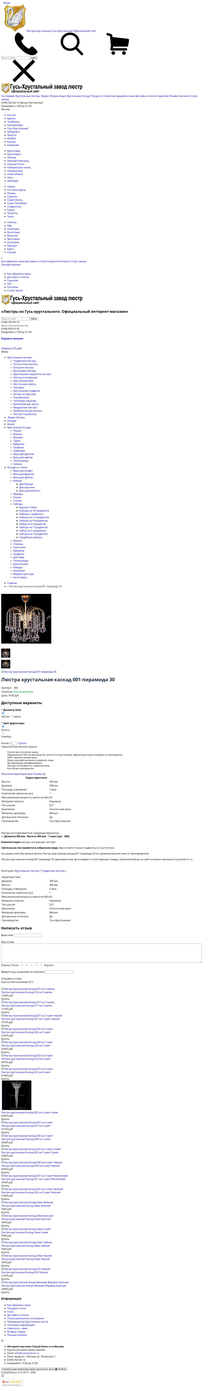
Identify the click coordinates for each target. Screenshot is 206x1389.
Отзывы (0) (39, 774)
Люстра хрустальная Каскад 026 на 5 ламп (25, 1032)
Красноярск (14, 154)
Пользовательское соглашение (25, 1318)
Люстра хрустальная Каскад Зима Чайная (25, 1245)
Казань (11, 141)
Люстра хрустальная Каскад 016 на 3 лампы (26, 992)
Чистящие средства (24, 400)
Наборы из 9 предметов (33, 520)
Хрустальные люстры (28, 96)
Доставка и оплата (146, 96)
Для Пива (18, 557)
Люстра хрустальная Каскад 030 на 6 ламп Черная (30, 1165)
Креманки (19, 570)
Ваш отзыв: (7, 942)
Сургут (11, 209)
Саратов (12, 196)
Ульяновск (13, 229)
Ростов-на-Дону (16, 190)
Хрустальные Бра (23, 380)
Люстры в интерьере (25, 377)
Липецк (11, 157)
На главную (8, 96)
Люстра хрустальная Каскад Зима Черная (25, 1259)
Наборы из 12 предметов (34, 517)
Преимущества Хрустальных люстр (27, 1321)
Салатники (19, 547)
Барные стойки (28, 507)
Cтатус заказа (78, 261)
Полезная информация (21, 1325)
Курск (10, 249)
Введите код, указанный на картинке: (23, 971)
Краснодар (13, 150)
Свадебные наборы (30, 537)
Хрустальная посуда (79, 96)
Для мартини (27, 487)
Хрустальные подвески (26, 390)
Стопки (17, 500)
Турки (16, 440)
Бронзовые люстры (24, 370)
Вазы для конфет (23, 470)
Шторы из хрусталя (24, 394)
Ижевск (11, 138)
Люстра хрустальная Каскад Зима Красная (26, 1219)
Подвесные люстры (24, 360)
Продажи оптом (16, 1308)
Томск (10, 216)
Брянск (11, 118)
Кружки (17, 540)
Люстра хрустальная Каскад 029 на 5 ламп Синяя (29, 1152)
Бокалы (17, 434)
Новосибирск (15, 174)
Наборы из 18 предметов (34, 510)
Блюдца (17, 567)
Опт (9, 283)
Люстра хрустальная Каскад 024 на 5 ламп (25, 1045)
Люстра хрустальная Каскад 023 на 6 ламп (25, 1072)
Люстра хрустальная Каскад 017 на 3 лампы (26, 1005)
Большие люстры (23, 367)
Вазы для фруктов (23, 454)
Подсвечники (21, 397)
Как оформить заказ (123, 96)
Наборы (18, 504)
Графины (18, 447)
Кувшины (18, 444)
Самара (11, 252)
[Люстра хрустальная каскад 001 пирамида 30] (5, 657)
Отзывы (173, 96)
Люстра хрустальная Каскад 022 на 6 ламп (25, 1058)
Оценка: (6, 965)
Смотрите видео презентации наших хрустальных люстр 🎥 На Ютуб (34, 1369)
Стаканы (18, 544)
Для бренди (26, 484)
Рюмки (17, 430)
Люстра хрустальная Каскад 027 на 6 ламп (25, 1125)
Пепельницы (20, 460)
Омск (10, 177)
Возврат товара (16, 1331)
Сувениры (19, 450)
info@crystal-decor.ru (27, 1353)
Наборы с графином (31, 514)
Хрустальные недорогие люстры (32, 374)
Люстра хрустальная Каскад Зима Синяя (24, 1232)
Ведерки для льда (23, 574)
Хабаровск (13, 131)
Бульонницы (20, 564)
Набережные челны (19, 167)
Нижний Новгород (18, 160)
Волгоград (13, 232)
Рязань (11, 193)
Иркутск (11, 135)
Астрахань (13, 242)
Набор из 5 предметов (32, 530)
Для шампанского (29, 490)
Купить (22, 743)
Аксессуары (20, 577)
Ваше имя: (7, 935)
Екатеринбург (15, 125)
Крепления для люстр (26, 404)
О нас (10, 1311)
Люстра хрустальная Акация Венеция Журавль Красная (33, 1285)
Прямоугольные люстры (27, 410)
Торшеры (18, 387)
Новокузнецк (15, 170)
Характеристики (23, 774)
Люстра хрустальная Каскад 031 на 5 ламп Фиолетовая (33, 1179)
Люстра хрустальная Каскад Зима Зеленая (26, 1205)
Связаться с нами (17, 1328)
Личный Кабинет (17, 1335)
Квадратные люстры (25, 407)
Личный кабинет (11, 264)
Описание (7, 774)
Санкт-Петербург (17, 203)
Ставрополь (14, 206)
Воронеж (12, 235)
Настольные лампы (24, 384)
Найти (33, 58)
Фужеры (18, 437)
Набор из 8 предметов (32, 524)
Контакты (184, 96)
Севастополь (14, 199)
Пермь (11, 186)
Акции (63, 96)
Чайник (17, 464)
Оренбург (13, 180)
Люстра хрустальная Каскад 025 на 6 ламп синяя (29, 1112)
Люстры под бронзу (24, 414)
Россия (11, 115)
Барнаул (12, 245)
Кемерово (13, 145)
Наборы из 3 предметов (33, 534)
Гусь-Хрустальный (17, 128)
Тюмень (12, 222)
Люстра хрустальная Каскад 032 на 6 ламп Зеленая (31, 1192)
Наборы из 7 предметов (33, 527)
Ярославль (13, 239)
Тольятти (12, 213)
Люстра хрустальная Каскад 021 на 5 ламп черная (30, 1019)
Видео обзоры (49, 96)
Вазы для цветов (23, 457)
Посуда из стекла (101, 96)
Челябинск (13, 121)
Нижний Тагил (15, 164)
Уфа (9, 225)
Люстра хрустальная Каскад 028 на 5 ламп (25, 1139)
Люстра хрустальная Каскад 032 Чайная (24, 1272)
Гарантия (162, 96)
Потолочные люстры (25, 364)
